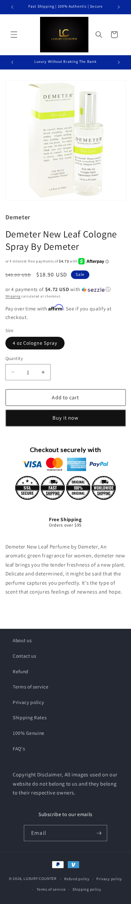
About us (22, 640)
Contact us (24, 656)
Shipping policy (86, 889)
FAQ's (19, 748)
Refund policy (77, 878)
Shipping (13, 296)
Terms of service (31, 686)
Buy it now (65, 417)
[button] (14, 34)
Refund (21, 671)
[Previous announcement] (12, 7)
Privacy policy (28, 702)
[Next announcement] (119, 7)
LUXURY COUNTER (40, 878)
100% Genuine (29, 733)
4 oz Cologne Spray (35, 343)
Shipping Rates (29, 717)
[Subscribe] (99, 833)
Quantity (14, 358)
